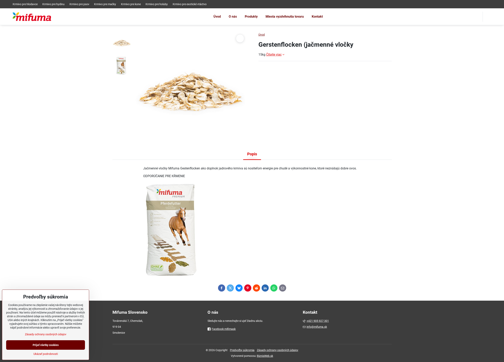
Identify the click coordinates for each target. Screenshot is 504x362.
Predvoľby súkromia (242, 350)
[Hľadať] (488, 17)
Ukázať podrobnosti (45, 353)
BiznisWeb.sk (265, 355)
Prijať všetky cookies (46, 345)
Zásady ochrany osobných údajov (277, 350)
